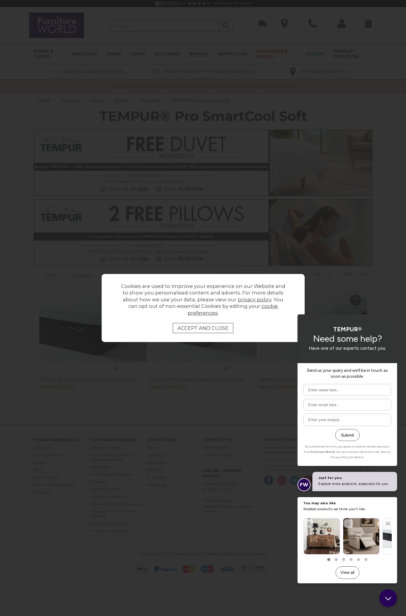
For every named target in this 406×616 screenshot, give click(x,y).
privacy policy (254, 300)
